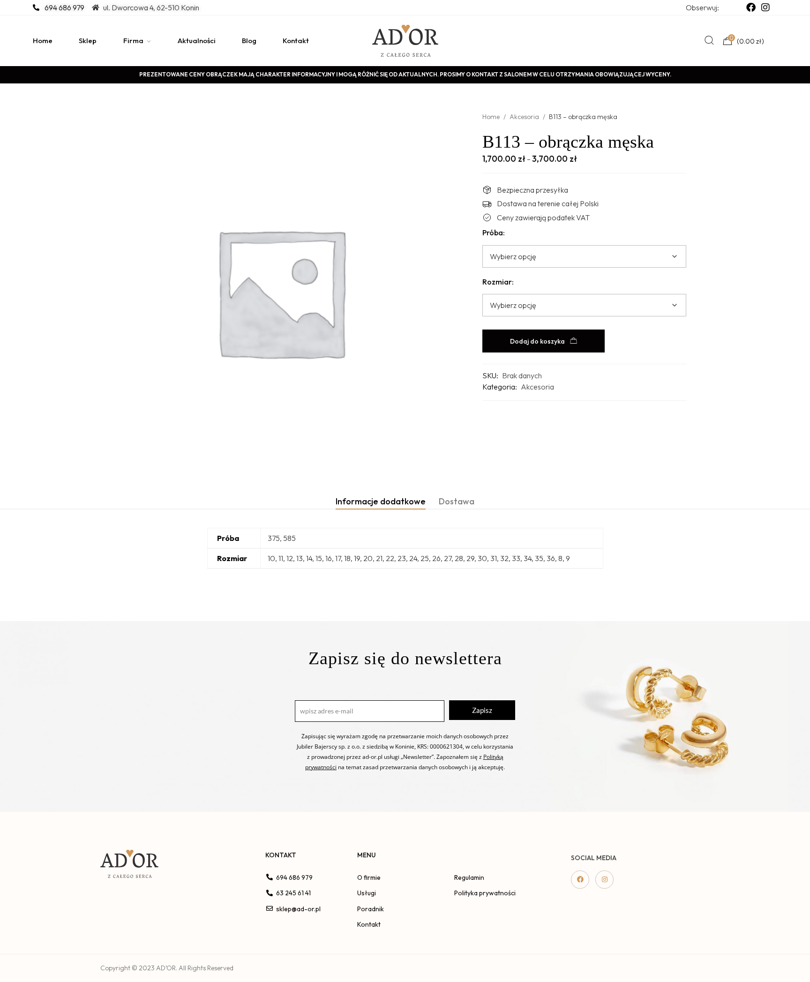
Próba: (493, 232)
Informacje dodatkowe (381, 501)
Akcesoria (524, 116)
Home (491, 116)
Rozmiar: (498, 281)
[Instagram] (604, 879)
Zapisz (482, 710)
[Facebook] (580, 879)
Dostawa (456, 501)
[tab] (381, 501)
